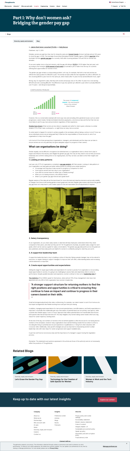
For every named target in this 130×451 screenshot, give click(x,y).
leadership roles (89, 274)
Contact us (37, 434)
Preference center (60, 416)
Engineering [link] (44, 6)
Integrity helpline (80, 426)
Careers (36, 432)
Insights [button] (36, 6)
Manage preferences (110, 446)
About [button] (58, 6)
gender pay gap (46, 58)
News (35, 427)
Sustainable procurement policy (85, 429)
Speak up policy (80, 431)
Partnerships (38, 420)
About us (36, 416)
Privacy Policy (54, 448)
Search (115, 6)
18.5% (75, 64)
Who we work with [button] (26, 6)
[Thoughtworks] (10, 1)
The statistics (33, 278)
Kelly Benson (63, 47)
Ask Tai (123, 6)
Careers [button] (52, 6)
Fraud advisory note (81, 437)
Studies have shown (35, 126)
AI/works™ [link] (16, 6)
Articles (57, 418)
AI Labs (36, 425)
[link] (107, 399)
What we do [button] (8, 6)
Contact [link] (64, 6)
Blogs (56, 420)
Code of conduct (80, 424)
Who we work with (39, 423)
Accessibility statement (82, 420)
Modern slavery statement (83, 422)
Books (57, 423)
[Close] (126, 443)
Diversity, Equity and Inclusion (43, 429)
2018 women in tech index (54, 66)
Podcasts (57, 425)
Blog (38, 41)
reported (92, 56)
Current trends (73, 54)
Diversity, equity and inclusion (23, 41)
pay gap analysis (65, 164)
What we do (37, 418)
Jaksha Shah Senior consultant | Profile (44, 47)
